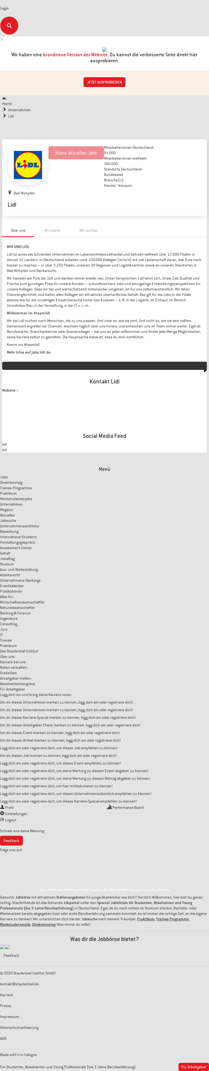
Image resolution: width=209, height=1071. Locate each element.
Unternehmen (11, 504)
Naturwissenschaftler (17, 607)
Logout (10, 820)
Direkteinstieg (11, 482)
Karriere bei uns (13, 662)
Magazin (6, 509)
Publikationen (11, 591)
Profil (9, 807)
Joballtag (7, 558)
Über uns (18, 230)
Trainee (6, 640)
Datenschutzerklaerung (19, 1027)
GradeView (8, 672)
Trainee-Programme (16, 487)
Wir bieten (52, 230)
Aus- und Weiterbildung (19, 569)
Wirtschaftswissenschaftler (22, 602)
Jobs (4, 477)
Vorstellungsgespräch (17, 542)
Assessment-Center (16, 547)
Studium (7, 564)
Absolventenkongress (17, 683)
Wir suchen (88, 230)
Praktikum (8, 493)
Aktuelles (7, 515)
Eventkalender (12, 585)
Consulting (8, 623)
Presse (5, 1005)
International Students (18, 536)
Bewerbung (9, 531)
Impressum (9, 1016)
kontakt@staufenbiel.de (19, 984)
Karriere (6, 994)
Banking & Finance (15, 613)
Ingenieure (8, 618)
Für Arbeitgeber (12, 689)
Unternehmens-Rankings (20, 580)
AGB (3, 1038)
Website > (10, 390)
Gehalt (5, 553)
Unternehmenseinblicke (19, 526)
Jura (3, 629)
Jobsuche (8, 520)
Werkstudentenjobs (16, 498)
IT (1, 634)
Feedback (11, 840)
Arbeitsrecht (10, 574)
